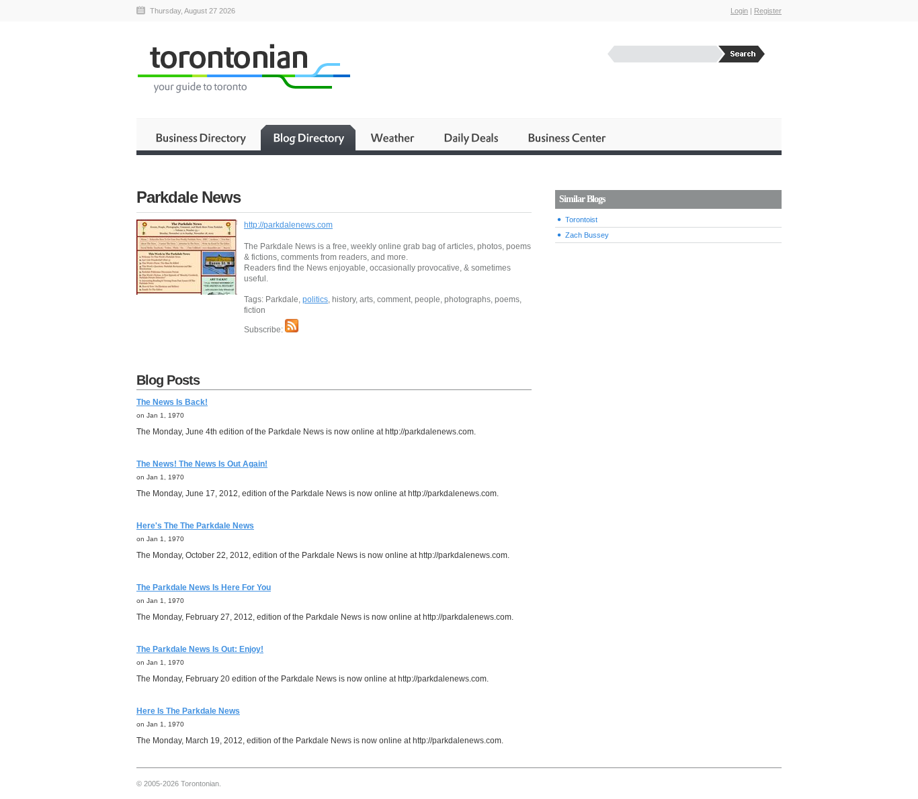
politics (315, 299)
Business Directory (200, 137)
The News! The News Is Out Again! (201, 464)
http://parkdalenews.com (288, 225)
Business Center (565, 137)
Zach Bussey (587, 235)
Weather (393, 137)
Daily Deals (472, 137)
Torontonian (243, 68)
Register (768, 11)
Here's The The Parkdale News (195, 525)
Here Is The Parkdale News (188, 711)
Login (739, 11)
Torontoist (581, 220)
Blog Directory (308, 137)
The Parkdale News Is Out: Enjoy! (199, 649)
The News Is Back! (172, 402)
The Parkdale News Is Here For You (203, 587)
